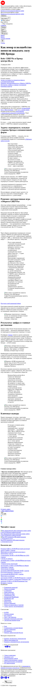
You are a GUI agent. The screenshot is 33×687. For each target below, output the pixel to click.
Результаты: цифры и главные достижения (13, 85)
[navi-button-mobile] (2, 40)
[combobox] (8, 681)
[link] (4, 31)
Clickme (10, 335)
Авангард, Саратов (25, 577)
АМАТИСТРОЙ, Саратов (21, 570)
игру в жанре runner (23, 110)
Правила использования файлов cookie (12, 14)
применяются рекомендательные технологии (15, 667)
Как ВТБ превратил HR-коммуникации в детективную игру (12, 540)
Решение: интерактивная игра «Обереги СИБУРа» (16, 83)
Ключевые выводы (6, 86)
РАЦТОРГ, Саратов (17, 574)
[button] (3, 35)
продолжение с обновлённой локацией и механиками (13, 112)
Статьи (3, 43)
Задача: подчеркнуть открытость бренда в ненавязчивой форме (13, 80)
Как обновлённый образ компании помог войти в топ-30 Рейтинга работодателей (15, 534)
